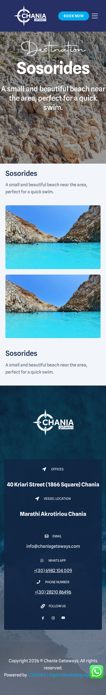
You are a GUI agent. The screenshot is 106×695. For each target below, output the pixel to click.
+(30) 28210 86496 (53, 592)
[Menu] (95, 15)
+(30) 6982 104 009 (53, 570)
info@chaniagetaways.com (53, 546)
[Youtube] (63, 616)
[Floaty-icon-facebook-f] (43, 618)
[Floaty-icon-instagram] (53, 618)
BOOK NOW (74, 16)
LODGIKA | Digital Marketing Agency (63, 675)
